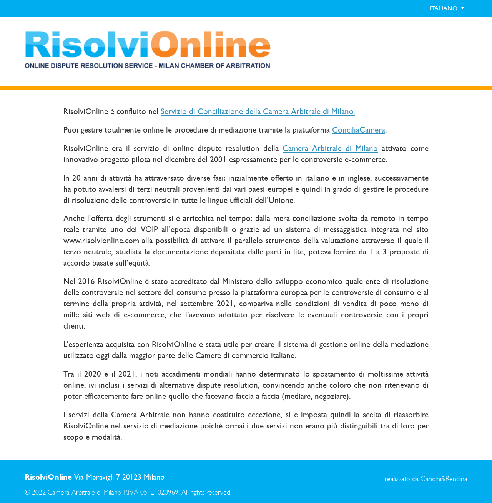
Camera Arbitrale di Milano (330, 148)
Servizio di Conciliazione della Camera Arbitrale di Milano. (258, 111)
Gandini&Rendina (444, 479)
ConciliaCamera (358, 129)
